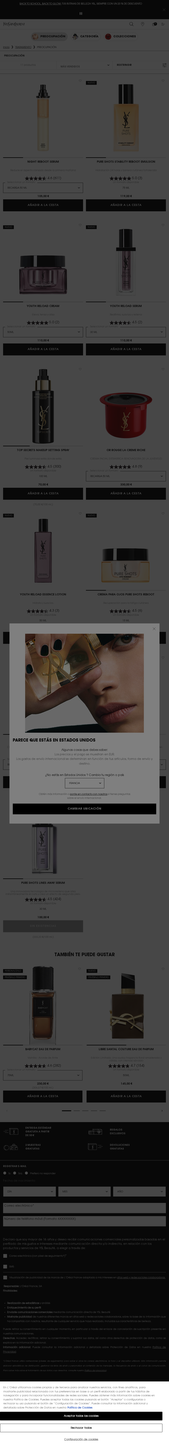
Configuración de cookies (81, 1439)
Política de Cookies (79, 1407)
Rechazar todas (81, 1428)
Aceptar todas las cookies (81, 1416)
